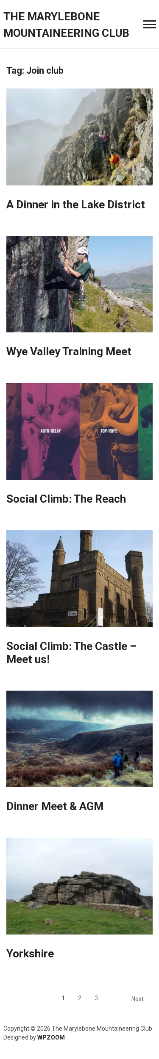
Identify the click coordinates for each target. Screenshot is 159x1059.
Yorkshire (30, 953)
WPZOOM (51, 1037)
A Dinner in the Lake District (75, 204)
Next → (141, 998)
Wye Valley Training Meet (68, 351)
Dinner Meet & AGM (54, 806)
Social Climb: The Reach (66, 498)
